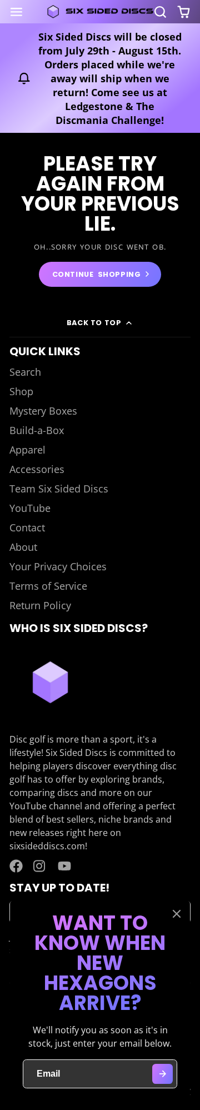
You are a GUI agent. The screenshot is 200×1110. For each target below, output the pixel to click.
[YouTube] (64, 866)
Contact (27, 527)
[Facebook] (16, 866)
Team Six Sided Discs (58, 488)
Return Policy (40, 605)
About (23, 547)
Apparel (27, 449)
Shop (21, 391)
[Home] (100, 12)
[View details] (50, 682)
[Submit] (162, 1074)
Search (25, 372)
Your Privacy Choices (58, 566)
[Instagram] (40, 866)
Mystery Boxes (43, 410)
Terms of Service (48, 586)
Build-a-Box (36, 430)
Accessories (36, 469)
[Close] (176, 913)
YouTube (30, 508)
